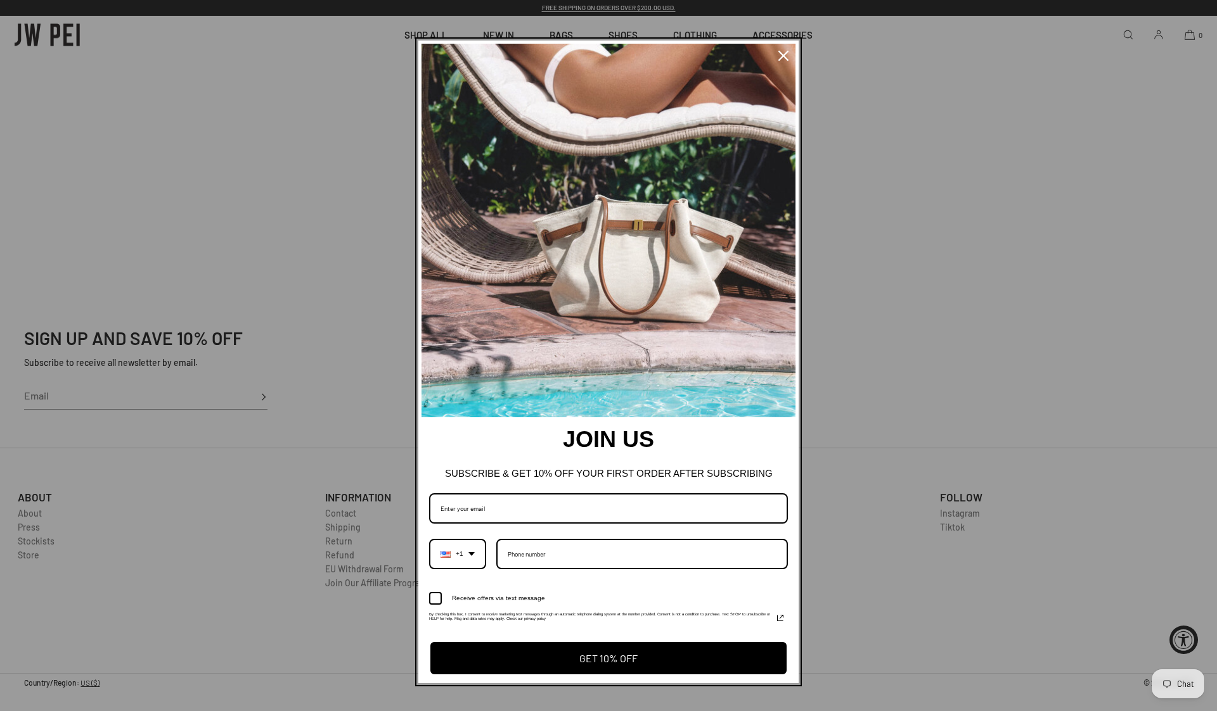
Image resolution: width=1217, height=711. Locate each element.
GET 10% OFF (608, 658)
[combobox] (457, 554)
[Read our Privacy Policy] (780, 618)
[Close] (783, 56)
